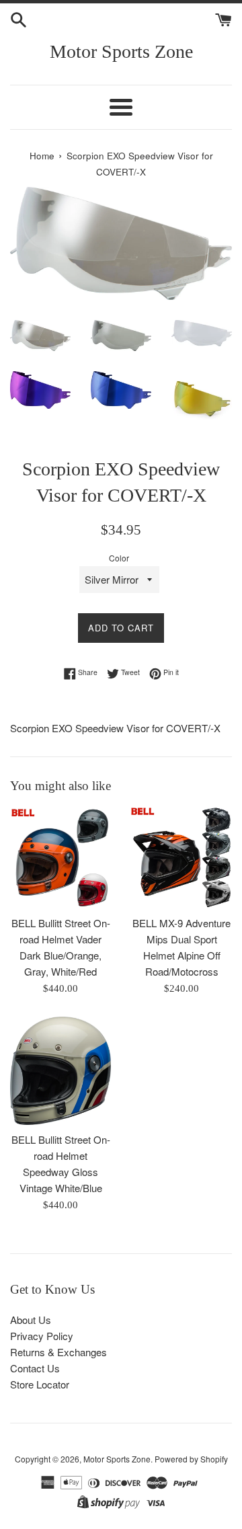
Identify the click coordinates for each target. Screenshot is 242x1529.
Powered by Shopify (191, 1458)
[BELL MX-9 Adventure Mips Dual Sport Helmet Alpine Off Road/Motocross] (181, 858)
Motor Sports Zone (121, 51)
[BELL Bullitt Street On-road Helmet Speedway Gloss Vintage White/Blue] (60, 1071)
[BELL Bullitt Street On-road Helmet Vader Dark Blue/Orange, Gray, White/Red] (60, 858)
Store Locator (39, 1384)
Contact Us (35, 1368)
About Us (30, 1319)
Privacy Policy (41, 1336)
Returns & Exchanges (58, 1352)
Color (119, 557)
